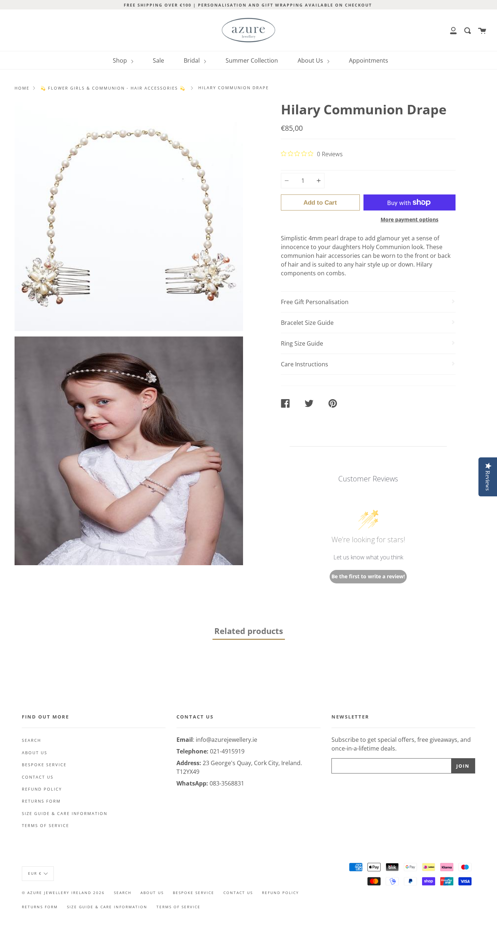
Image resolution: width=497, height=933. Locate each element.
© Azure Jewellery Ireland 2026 (63, 892)
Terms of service (45, 825)
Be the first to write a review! (368, 576)
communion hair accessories (320, 256)
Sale (158, 60)
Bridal (192, 60)
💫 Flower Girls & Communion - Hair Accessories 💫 (113, 88)
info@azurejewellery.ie (226, 740)
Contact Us (37, 777)
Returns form (41, 801)
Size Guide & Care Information (64, 813)
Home (22, 88)
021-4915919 (227, 751)
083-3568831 (227, 783)
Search (31, 740)
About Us (311, 60)
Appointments (368, 60)
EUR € (35, 873)
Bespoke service (44, 764)
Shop (120, 60)
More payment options (409, 219)
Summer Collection (252, 60)
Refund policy (42, 789)
